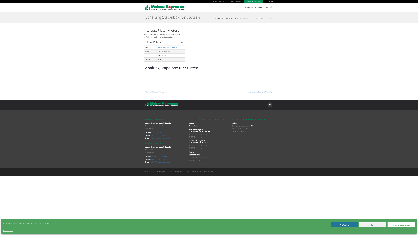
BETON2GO (269, 2)
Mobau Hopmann (236, 2)
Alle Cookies (344, 225)
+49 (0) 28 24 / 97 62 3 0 (159, 156)
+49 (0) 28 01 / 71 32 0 (160, 133)
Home (217, 18)
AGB (187, 172)
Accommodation (230, 18)
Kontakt (149, 172)
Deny (373, 225)
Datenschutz (176, 172)
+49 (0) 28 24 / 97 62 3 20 (160, 159)
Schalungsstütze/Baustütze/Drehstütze (260, 92)
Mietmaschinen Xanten (253, 2)
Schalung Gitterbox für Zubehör (155, 92)
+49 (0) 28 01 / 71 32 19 (160, 135)
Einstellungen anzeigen (401, 225)
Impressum (162, 172)
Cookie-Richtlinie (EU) (203, 172)
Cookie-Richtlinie (8, 231)
